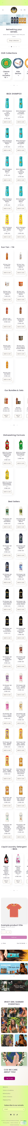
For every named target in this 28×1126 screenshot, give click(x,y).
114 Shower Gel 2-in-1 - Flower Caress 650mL (7, 715)
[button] (2, 10)
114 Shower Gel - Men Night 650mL (20, 547)
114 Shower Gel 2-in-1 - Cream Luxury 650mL (20, 687)
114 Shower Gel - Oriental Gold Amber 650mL (20, 603)
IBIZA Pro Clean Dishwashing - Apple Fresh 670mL (7, 454)
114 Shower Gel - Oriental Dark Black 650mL (7, 603)
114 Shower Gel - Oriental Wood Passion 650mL (7, 659)
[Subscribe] (23, 1109)
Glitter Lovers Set (6, 408)
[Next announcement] (25, 2)
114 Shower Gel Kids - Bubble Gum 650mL (7, 743)
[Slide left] (10, 85)
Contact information (14, 1124)
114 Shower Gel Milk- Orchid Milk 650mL (7, 799)
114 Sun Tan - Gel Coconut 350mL (7, 293)
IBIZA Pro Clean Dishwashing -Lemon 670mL (7, 484)
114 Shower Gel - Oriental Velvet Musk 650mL (20, 630)
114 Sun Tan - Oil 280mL (7, 265)
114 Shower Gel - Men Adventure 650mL (7, 548)
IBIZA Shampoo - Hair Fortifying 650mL (20, 171)
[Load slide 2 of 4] (13, 47)
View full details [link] (21, 943)
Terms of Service (7, 1096)
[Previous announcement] (2, 2)
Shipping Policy (7, 1100)
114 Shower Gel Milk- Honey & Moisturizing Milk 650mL (20, 771)
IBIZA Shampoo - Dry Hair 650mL (7, 171)
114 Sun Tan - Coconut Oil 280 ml (21, 266)
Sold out (14, 937)
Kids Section (18, 73)
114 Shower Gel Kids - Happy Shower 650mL (7, 770)
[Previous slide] (9, 46)
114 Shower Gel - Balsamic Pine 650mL (7, 520)
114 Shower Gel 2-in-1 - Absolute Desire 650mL (7, 687)
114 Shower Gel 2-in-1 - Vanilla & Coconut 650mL (20, 715)
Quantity (3, 929)
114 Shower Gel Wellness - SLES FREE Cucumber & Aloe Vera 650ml (7, 828)
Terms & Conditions (8, 1090)
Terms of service (14, 1122)
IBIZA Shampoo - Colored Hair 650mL (7, 142)
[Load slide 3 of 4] (15, 47)
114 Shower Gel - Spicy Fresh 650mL (20, 658)
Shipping (3, 927)
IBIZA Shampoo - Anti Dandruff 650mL (7, 113)
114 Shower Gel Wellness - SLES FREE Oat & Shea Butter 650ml (20, 827)
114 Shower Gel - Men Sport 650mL (7, 576)
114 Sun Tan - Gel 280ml (7, 373)
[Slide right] (17, 85)
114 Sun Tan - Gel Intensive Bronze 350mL (21, 347)
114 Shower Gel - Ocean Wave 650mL (20, 576)
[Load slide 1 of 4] (11, 47)
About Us (5, 1087)
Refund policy (6, 1093)
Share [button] (4, 943)
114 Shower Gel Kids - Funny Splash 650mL (20, 743)
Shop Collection (14, 40)
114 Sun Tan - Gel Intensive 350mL (21, 293)
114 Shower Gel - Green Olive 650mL (20, 520)
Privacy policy (6, 1122)
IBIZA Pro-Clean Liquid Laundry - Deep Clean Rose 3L (18, 870)
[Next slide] (19, 46)
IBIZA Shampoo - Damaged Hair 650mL (20, 142)
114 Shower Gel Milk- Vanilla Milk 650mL (20, 799)
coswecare (7, 1120)
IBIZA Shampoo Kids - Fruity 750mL (20, 229)
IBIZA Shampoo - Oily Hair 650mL (20, 200)
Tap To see (9, 1078)
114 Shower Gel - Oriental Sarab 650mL (7, 630)
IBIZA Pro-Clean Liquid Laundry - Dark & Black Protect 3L (6, 870)
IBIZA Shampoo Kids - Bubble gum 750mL (7, 229)
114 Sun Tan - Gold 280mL (7, 346)
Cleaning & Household (6, 74)
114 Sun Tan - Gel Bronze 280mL (21, 320)
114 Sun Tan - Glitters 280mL (7, 319)
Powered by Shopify (14, 1120)
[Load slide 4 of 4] (16, 47)
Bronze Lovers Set (18, 408)
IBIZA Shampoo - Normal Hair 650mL (7, 200)
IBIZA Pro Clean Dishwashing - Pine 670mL (20, 454)
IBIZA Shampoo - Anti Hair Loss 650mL (20, 112)
